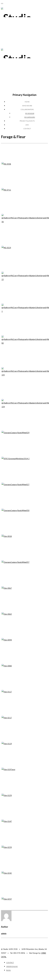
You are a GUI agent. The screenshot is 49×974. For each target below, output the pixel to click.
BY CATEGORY (29, 117)
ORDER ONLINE (12, 966)
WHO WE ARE (27, 106)
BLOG (8, 970)
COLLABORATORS (27, 109)
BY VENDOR (29, 113)
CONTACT (27, 129)
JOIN (27, 125)
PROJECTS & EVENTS (27, 121)
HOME (27, 102)
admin (3, 933)
